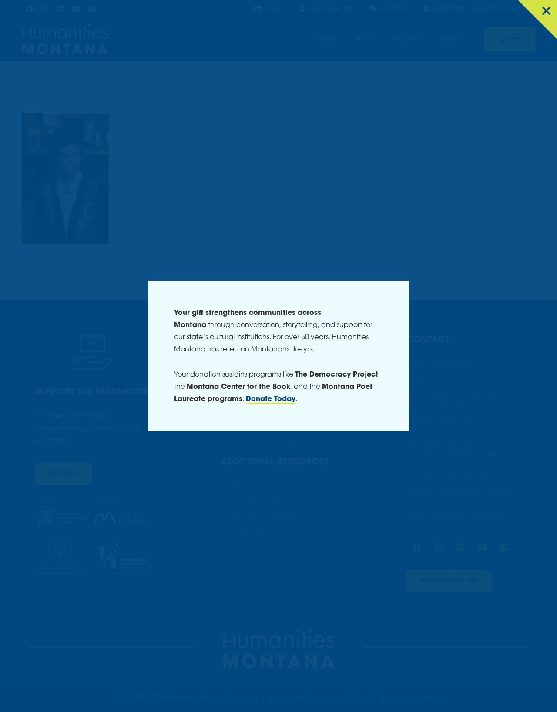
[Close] (537, 19)
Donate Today (270, 399)
